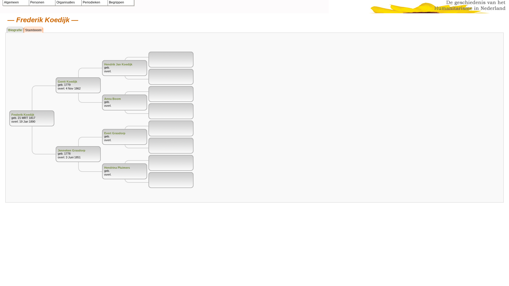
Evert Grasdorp (114, 133)
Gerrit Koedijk (67, 81)
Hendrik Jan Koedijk (118, 64)
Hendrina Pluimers (117, 167)
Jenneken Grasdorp (71, 150)
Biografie (15, 30)
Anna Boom (112, 98)
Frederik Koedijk (22, 114)
